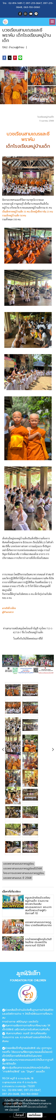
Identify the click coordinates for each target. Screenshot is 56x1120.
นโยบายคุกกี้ (14, 1109)
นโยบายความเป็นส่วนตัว (37, 1106)
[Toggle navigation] (52, 22)
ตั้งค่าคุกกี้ (20, 1115)
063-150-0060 (32, 7)
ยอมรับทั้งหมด (35, 1115)
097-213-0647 (34, 3)
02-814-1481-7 (16, 3)
